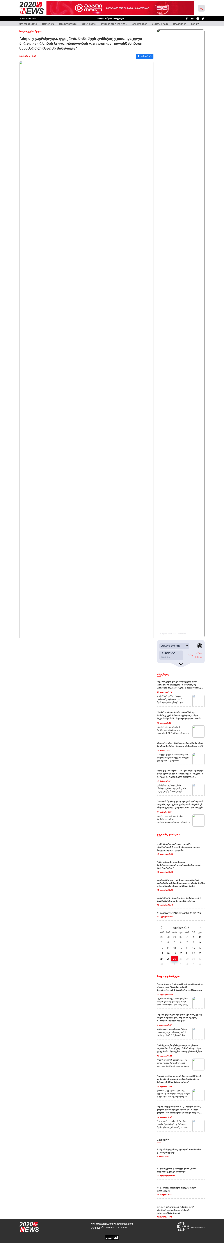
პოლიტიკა (48, 23)
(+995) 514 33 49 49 (116, 1227)
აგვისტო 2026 (181, 927)
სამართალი (89, 23)
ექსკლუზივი (139, 23)
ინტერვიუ (163, 674)
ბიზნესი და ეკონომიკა (114, 23)
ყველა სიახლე (28, 23)
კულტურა (163, 1139)
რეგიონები (179, 23)
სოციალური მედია (30, 31)
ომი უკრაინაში (68, 23)
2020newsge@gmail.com (119, 1223)
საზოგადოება (160, 23)
